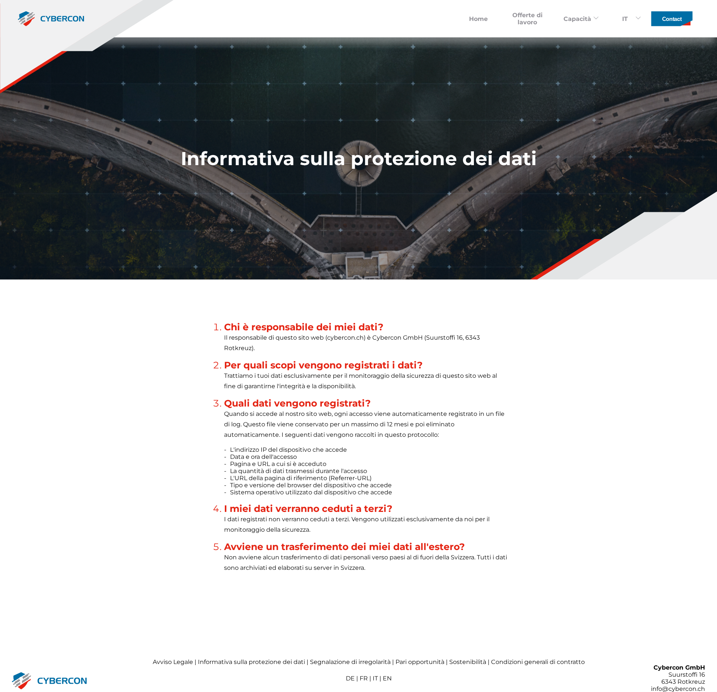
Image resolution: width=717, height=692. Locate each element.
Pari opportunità (419, 661)
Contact (672, 19)
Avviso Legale (173, 661)
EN (387, 678)
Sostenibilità (467, 661)
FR (364, 678)
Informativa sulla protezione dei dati (251, 661)
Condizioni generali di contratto (538, 661)
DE (350, 678)
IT (375, 678)
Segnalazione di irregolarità (350, 661)
